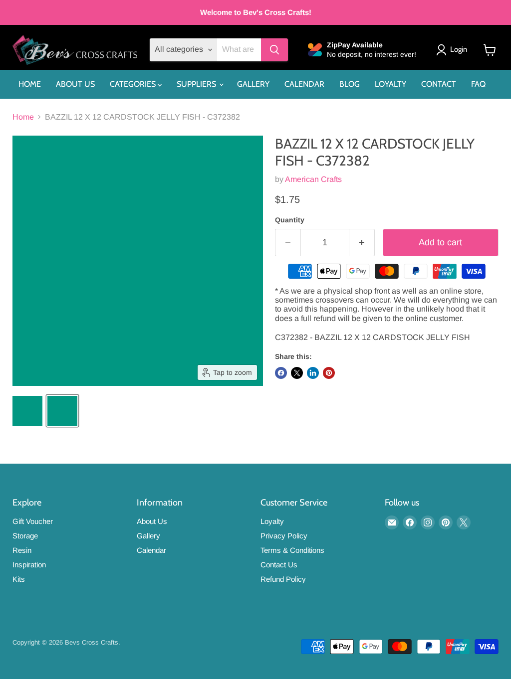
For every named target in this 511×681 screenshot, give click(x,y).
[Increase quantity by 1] (362, 242)
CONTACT (438, 84)
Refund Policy (283, 579)
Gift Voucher (32, 521)
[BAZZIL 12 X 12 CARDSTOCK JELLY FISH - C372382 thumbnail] (27, 411)
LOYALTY (390, 84)
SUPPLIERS (197, 84)
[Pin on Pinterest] (329, 373)
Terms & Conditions (292, 550)
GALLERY (253, 84)
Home (23, 117)
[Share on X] (297, 373)
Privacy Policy (283, 535)
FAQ (478, 84)
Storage (25, 535)
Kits (18, 579)
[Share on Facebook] (281, 373)
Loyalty (272, 521)
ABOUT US (75, 84)
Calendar (151, 550)
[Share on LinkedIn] (313, 373)
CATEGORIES (134, 84)
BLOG (349, 84)
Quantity (289, 220)
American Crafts (313, 179)
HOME (29, 84)
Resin (21, 550)
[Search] (274, 49)
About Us (152, 521)
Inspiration (29, 564)
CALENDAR (304, 84)
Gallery (148, 535)
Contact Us (278, 564)
